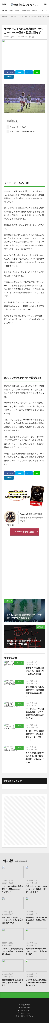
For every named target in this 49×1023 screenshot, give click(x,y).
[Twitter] (19, 72)
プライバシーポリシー (25, 1013)
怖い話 (4, 10)
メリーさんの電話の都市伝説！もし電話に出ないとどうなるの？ (12, 889)
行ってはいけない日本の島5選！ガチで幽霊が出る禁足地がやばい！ (35, 713)
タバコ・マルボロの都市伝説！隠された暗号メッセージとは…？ (35, 735)
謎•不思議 (26, 10)
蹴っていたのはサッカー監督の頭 (21, 131)
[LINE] (36, 72)
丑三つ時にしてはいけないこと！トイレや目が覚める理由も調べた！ (12, 920)
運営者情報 (25, 1005)
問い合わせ (25, 1007)
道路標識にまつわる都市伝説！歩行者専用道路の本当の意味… (35, 691)
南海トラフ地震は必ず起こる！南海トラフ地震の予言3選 (35, 671)
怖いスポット (14, 10)
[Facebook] (9, 72)
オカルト (19, 663)
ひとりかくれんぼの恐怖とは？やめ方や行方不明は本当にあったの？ (36, 982)
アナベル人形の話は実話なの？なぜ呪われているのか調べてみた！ (12, 951)
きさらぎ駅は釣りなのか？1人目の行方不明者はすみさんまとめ (35, 757)
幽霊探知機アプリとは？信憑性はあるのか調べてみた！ (12, 982)
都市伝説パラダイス (25, 1016)
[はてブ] (28, 72)
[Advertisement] (24, 156)
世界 (41, 10)
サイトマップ (26, 1010)
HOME (4, 16)
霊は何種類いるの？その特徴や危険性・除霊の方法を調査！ (36, 920)
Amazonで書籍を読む (24, 531)
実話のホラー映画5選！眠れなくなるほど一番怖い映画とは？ (36, 951)
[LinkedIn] (9, 77)
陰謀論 (34, 10)
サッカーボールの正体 (16, 127)
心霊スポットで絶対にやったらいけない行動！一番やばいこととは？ (36, 889)
